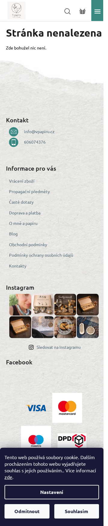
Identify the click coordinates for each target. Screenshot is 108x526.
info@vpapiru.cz (39, 131)
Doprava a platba (24, 212)
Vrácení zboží (21, 181)
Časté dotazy (21, 202)
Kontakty (17, 265)
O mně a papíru (23, 223)
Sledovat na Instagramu (59, 347)
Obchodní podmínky (28, 244)
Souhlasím (76, 511)
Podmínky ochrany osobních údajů (41, 255)
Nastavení (51, 492)
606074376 (35, 142)
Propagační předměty (29, 191)
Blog (13, 233)
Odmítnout (27, 511)
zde (8, 477)
